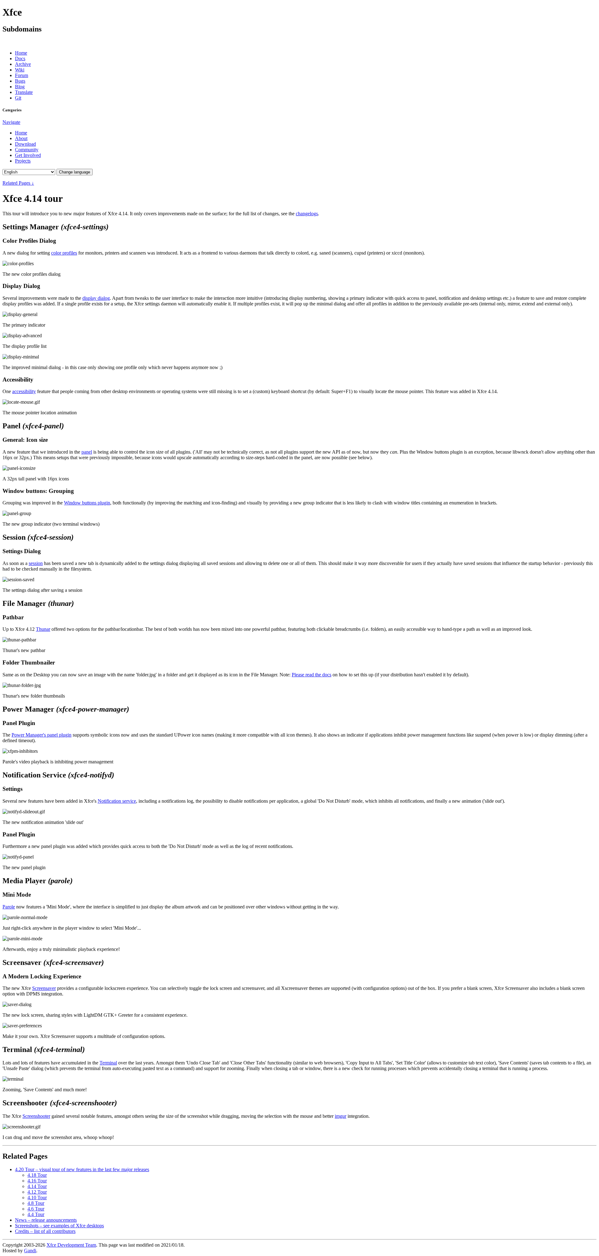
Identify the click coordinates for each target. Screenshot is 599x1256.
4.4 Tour (35, 1214)
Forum (21, 75)
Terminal (108, 1062)
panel (86, 452)
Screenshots (59, 1225)
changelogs (307, 213)
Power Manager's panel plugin (41, 735)
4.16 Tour (37, 1180)
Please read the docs (311, 674)
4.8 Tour (35, 1203)
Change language (74, 172)
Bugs (20, 81)
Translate (24, 92)
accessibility (24, 391)
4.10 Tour (37, 1197)
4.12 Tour (37, 1192)
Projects (23, 160)
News (46, 1220)
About (21, 138)
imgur (340, 1116)
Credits (45, 1231)
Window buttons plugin (87, 502)
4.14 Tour (37, 1186)
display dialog (96, 298)
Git (18, 97)
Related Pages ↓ (18, 183)
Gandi (30, 1250)
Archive (23, 64)
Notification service (117, 801)
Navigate (11, 122)
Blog (20, 86)
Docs (20, 58)
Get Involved (28, 155)
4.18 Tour (37, 1175)
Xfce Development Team (71, 1245)
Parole (8, 906)
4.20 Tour (82, 1169)
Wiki (19, 69)
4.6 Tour (35, 1208)
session (36, 563)
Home (21, 53)
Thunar (43, 629)
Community (26, 149)
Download (25, 144)
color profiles (64, 253)
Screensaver (44, 988)
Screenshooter (36, 1116)
